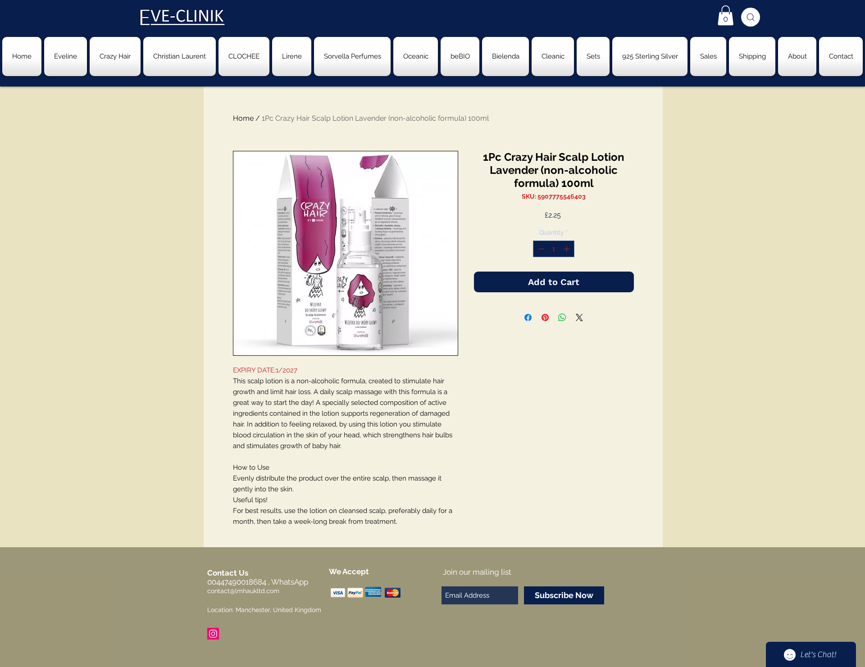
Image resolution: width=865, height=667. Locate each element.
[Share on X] (579, 317)
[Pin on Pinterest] (545, 317)
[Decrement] (540, 249)
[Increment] (567, 249)
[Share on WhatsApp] (562, 317)
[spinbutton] (554, 249)
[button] (725, 15)
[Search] (750, 17)
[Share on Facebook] (528, 317)
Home (243, 118)
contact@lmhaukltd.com (243, 590)
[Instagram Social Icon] (213, 634)
